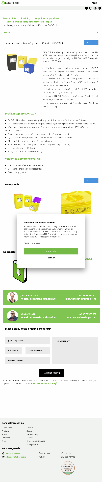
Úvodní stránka (7, 428)
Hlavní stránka (9, 18)
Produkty (25, 18)
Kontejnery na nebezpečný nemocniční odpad (29, 21)
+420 (13, 453)
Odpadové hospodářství (47, 18)
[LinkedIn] (95, 8)
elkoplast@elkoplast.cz (16, 457)
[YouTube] (90, 8)
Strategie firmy (32, 444)
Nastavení (51, 257)
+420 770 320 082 (87, 314)
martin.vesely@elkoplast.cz (81, 317)
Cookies (29, 438)
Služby (4, 434)
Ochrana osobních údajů (45, 383)
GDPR (26, 243)
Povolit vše (51, 251)
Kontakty (29, 428)
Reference (6, 438)
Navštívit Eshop (32, 434)
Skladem (29, 431)
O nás (4, 441)
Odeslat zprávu (52, 372)
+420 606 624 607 (87, 295)
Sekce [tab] (7, 32)
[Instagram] (99, 8)
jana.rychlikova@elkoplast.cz (80, 298)
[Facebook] (86, 8)
